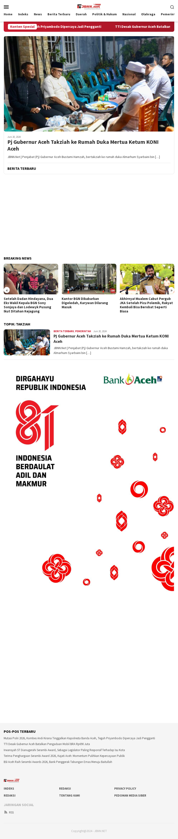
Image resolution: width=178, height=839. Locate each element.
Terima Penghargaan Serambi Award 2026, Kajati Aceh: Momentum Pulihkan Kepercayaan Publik (64, 756)
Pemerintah (83, 331)
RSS (11, 812)
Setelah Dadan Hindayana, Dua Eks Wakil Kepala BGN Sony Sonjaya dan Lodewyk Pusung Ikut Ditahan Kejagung (28, 305)
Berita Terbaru (64, 331)
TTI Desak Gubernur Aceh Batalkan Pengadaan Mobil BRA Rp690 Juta (47, 744)
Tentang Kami (69, 795)
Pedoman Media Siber (130, 795)
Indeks (9, 789)
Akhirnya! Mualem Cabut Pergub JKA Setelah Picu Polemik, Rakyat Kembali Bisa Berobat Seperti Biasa (146, 305)
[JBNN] (89, 6)
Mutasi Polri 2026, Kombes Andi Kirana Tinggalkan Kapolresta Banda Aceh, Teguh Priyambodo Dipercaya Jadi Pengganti (79, 738)
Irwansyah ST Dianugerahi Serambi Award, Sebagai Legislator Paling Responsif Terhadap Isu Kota (64, 750)
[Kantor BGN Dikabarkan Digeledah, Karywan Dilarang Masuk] (89, 279)
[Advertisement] (89, 215)
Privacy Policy (125, 789)
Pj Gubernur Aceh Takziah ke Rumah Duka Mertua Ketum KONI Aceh (83, 145)
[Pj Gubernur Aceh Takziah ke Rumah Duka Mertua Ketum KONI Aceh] (89, 84)
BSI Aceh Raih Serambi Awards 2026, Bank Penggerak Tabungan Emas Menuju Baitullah (58, 762)
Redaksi (65, 789)
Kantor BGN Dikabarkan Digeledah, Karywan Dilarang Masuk (85, 303)
